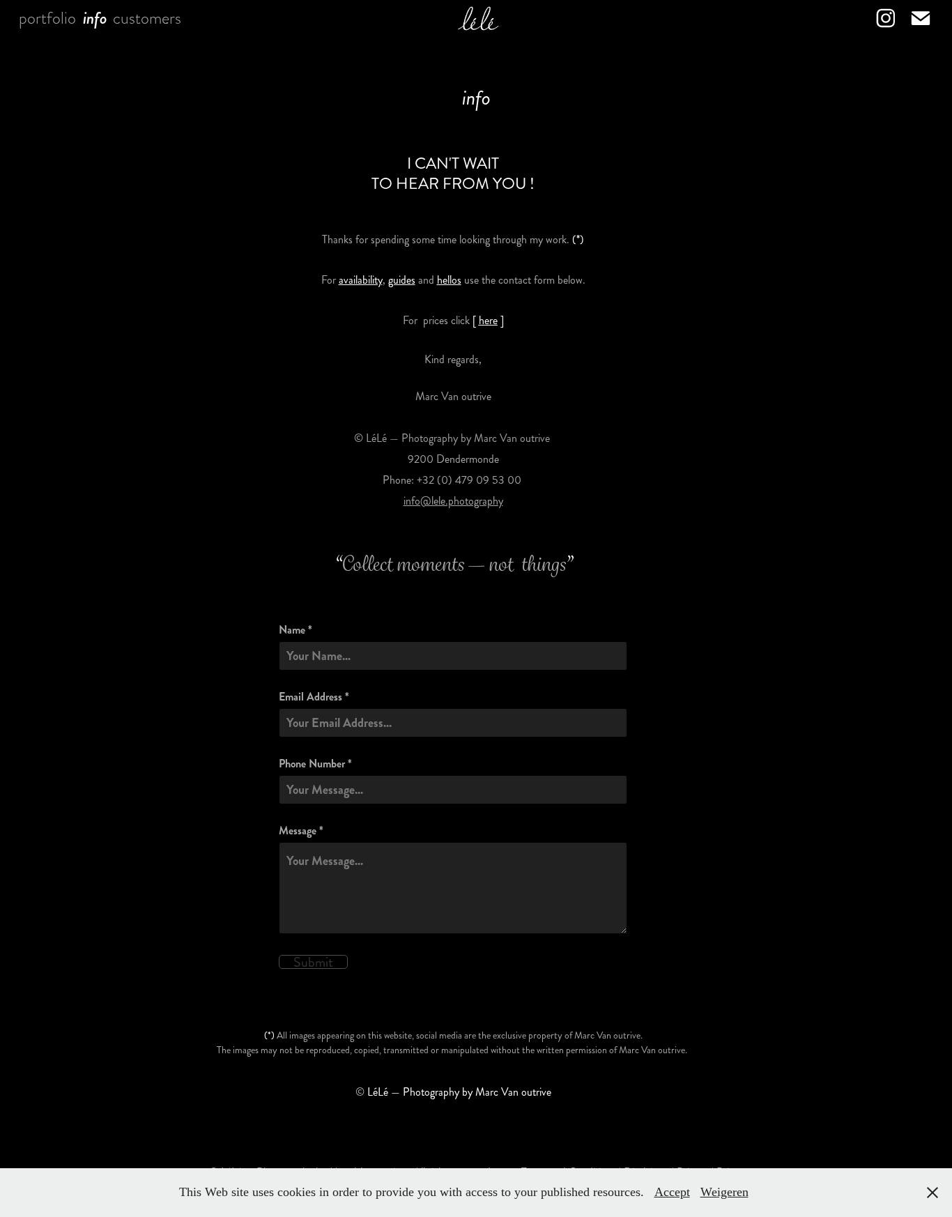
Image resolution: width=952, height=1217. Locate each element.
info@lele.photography (453, 501)
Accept (672, 1192)
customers (147, 17)
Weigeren (724, 1192)
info (95, 18)
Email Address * (314, 697)
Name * (295, 630)
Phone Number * (315, 764)
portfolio (47, 17)
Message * (301, 830)
